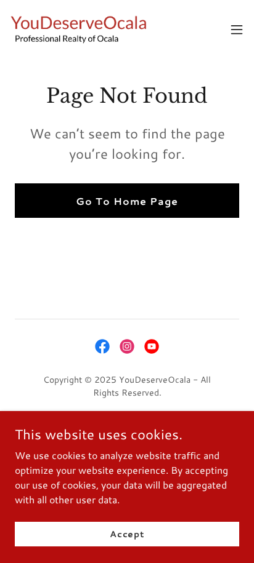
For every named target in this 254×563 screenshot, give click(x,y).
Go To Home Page (127, 201)
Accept (127, 533)
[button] (236, 29)
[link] (79, 29)
